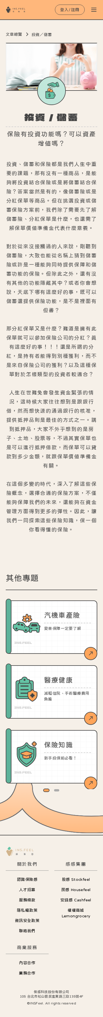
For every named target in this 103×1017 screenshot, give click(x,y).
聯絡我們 (27, 931)
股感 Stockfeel (76, 879)
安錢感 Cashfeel (75, 900)
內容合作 (27, 963)
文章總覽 (14, 34)
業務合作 (27, 973)
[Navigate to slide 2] (56, 790)
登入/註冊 (70, 10)
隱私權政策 (27, 910)
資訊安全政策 (27, 920)
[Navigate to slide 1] (46, 790)
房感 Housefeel (76, 890)
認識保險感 (27, 879)
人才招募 (27, 890)
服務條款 (27, 900)
